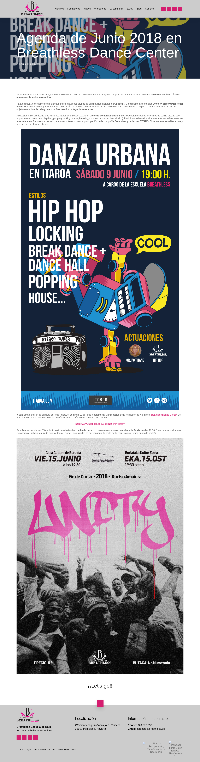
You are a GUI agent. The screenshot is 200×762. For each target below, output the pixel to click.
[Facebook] (169, 9)
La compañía (116, 8)
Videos (87, 8)
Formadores (73, 8)
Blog (139, 8)
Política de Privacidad (44, 749)
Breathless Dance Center (164, 415)
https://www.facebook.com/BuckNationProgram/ (100, 424)
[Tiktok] (180, 9)
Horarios (59, 8)
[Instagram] (163, 9)
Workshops (100, 8)
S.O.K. (130, 8)
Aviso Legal (25, 749)
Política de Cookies (67, 749)
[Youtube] (174, 9)
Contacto (149, 8)
